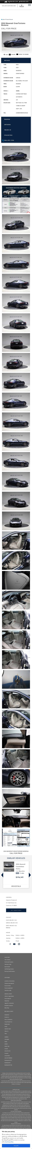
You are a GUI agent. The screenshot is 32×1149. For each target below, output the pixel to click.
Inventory (7, 957)
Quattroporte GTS (8, 1060)
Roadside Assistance (9, 1005)
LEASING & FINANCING (9, 981)
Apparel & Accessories (9, 1003)
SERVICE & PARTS (8, 993)
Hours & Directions (8, 1019)
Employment (7, 1024)
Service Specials (8, 998)
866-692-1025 (14, 923)
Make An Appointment (9, 996)
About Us (6, 1031)
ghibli (6, 1041)
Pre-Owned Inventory (9, 962)
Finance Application (9, 988)
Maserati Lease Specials (9, 983)
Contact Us (7, 1017)
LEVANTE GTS (7, 1051)
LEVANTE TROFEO (8, 1058)
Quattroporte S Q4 (8, 1065)
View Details (16, 886)
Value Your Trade (8, 964)
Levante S (6, 1053)
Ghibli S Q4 (7, 1046)
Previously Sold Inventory (10, 971)
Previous (1, 875)
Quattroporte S (7, 1062)
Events (6, 1026)
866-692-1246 (13, 920)
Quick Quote (7, 966)
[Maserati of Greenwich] (9, 5)
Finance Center (8, 985)
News (6, 1033)
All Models (7, 1039)
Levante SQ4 (7, 1055)
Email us (8, 927)
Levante (6, 1048)
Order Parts (7, 1000)
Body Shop (7, 1007)
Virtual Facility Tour (8, 1021)
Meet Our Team (8, 1028)
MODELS (6, 1037)
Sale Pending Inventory (9, 969)
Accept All (16, 1145)
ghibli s (6, 1044)
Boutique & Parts (9, 1011)
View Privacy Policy (9, 1142)
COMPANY (7, 1014)
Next (30, 875)
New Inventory (7, 959)
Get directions (16, 910)
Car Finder (7, 977)
